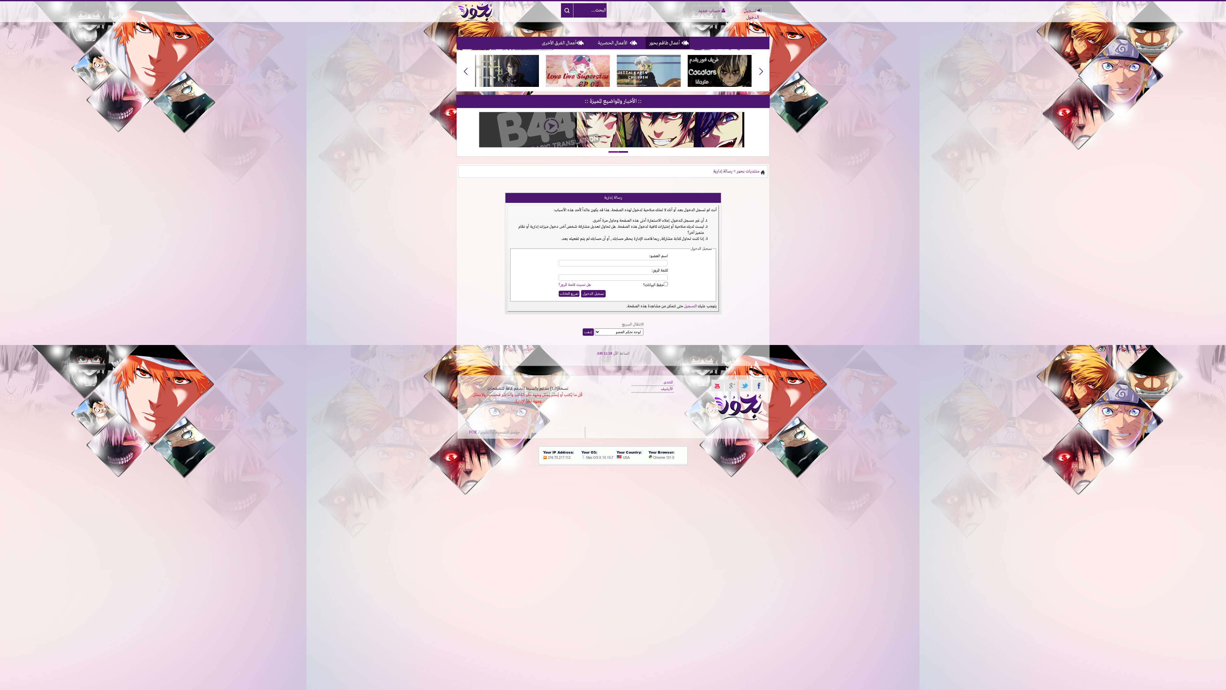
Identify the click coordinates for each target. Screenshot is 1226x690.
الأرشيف (667, 389)
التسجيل (690, 306)
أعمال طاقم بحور (664, 43)
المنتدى (668, 382)
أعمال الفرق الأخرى (559, 43)
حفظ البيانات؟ (653, 285)
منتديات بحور (748, 171)
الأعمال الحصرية (612, 43)
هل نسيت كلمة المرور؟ (574, 285)
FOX (473, 432)
